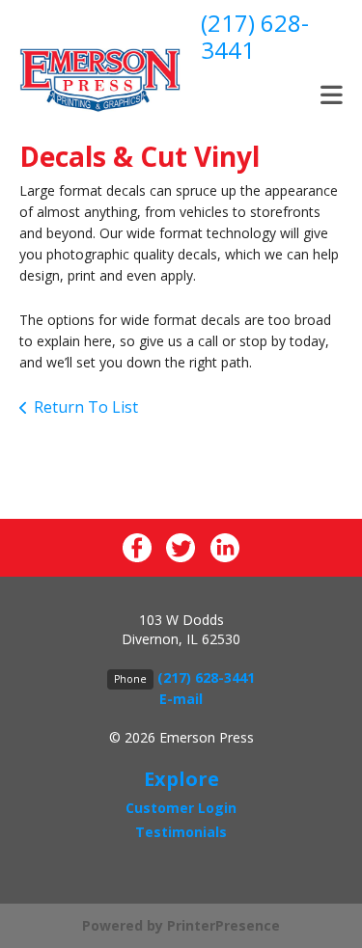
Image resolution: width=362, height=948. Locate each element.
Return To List (86, 407)
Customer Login (181, 808)
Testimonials (181, 832)
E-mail (181, 699)
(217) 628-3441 (255, 36)
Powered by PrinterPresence (181, 925)
